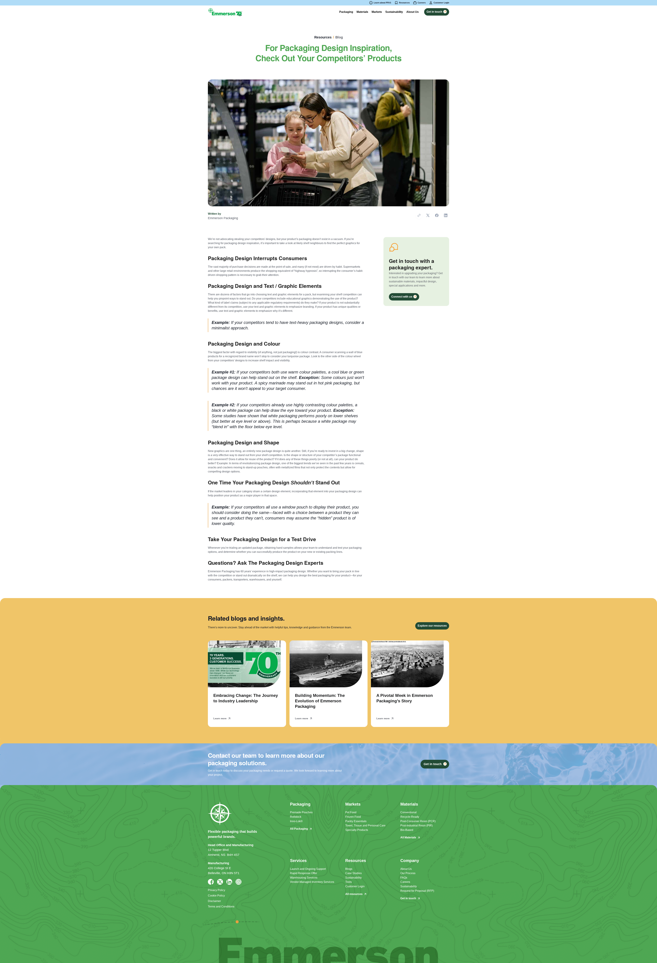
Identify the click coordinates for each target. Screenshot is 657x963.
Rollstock (295, 816)
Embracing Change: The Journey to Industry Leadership (245, 698)
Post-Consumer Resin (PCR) (418, 821)
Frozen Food (353, 816)
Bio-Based (406, 829)
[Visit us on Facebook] (211, 882)
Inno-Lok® (296, 821)
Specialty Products (356, 829)
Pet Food (350, 812)
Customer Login (355, 886)
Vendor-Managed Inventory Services (312, 881)
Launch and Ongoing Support (308, 868)
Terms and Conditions (221, 906)
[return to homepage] (225, 11)
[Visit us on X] (220, 882)
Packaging (346, 11)
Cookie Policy (216, 895)
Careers (405, 881)
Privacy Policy (216, 890)
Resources (404, 3)
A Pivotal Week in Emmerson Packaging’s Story (404, 698)
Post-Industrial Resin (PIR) (416, 825)
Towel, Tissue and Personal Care (365, 825)
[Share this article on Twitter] (427, 215)
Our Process (407, 873)
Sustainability (353, 877)
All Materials (408, 837)
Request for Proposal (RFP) (417, 890)
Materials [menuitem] (362, 11)
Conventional (408, 812)
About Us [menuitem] (412, 11)
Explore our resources (432, 625)
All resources (354, 894)
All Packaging (299, 828)
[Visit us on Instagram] (238, 882)
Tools (348, 881)
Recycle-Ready (409, 816)
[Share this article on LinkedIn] (445, 215)
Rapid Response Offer (303, 873)
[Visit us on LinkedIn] (229, 882)
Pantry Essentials (355, 821)
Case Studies (353, 873)
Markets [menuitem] (377, 11)
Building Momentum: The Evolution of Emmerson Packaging (320, 701)
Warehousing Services (303, 877)
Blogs (348, 868)
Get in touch (408, 898)
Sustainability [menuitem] (394, 11)
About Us (406, 868)
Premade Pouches (301, 812)
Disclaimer (214, 901)
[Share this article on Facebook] (436, 215)
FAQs (403, 877)
